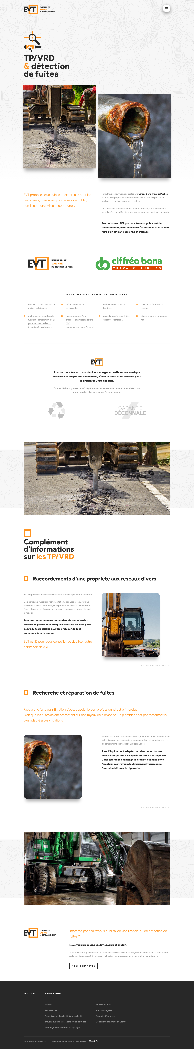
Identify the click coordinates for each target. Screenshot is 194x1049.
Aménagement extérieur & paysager (62, 1027)
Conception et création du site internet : (74, 1041)
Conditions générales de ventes (111, 1021)
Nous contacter (83, 966)
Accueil (48, 1004)
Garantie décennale (105, 1016)
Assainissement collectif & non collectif (63, 1016)
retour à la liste (153, 665)
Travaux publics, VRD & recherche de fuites (65, 1021)
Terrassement (51, 1010)
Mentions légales (104, 1010)
